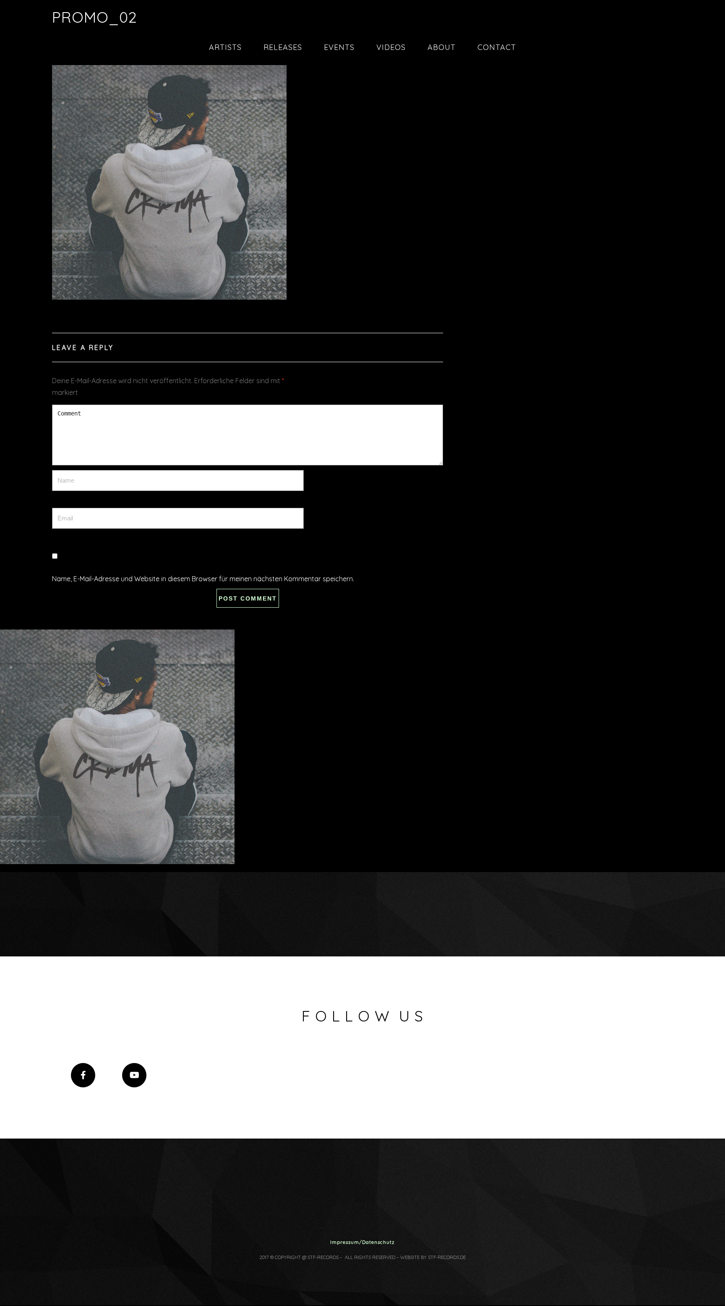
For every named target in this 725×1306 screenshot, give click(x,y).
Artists (225, 47)
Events (339, 47)
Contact (496, 47)
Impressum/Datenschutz (362, 1242)
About (442, 47)
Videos (391, 47)
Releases (282, 47)
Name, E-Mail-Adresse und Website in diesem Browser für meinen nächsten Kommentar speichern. (203, 579)
